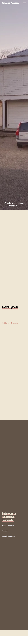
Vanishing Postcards (10, 3)
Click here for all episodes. (10, 323)
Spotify (5, 530)
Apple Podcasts (8, 525)
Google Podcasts (8, 535)
